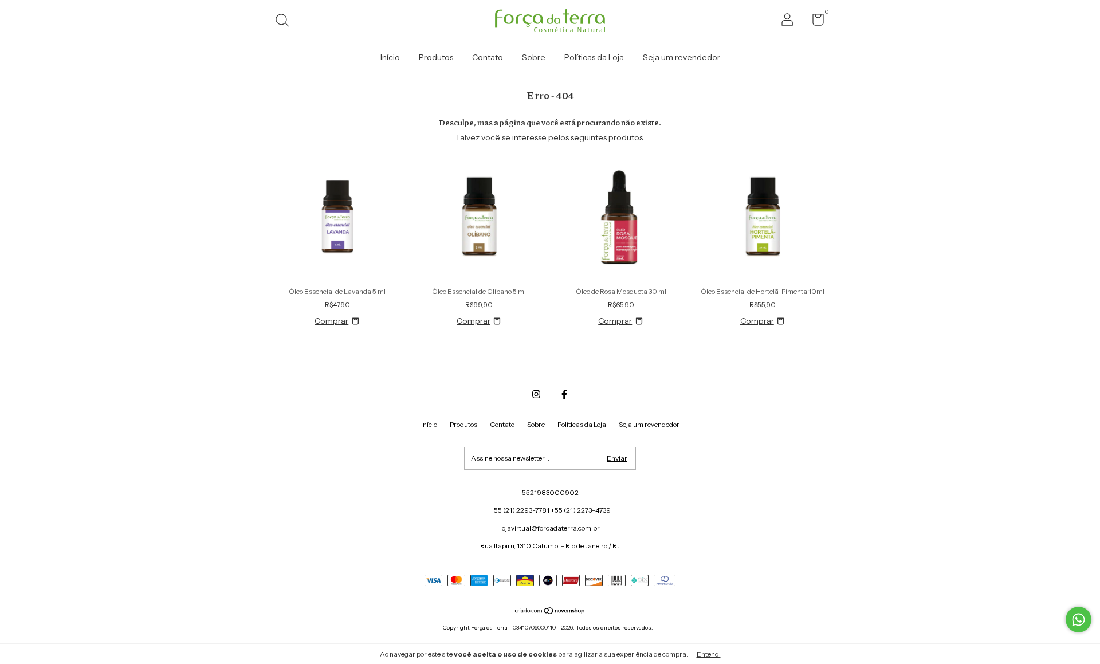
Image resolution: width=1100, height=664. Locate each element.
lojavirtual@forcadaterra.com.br (550, 528)
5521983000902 (550, 492)
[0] (814, 22)
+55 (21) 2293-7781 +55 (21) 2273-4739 (550, 510)
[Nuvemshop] (550, 612)
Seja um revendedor (681, 57)
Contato (487, 57)
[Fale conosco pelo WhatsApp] (1078, 619)
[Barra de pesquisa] (286, 21)
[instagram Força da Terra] (536, 394)
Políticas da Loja (594, 57)
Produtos (436, 57)
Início (390, 57)
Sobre (533, 57)
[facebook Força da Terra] (564, 394)
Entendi (709, 654)
